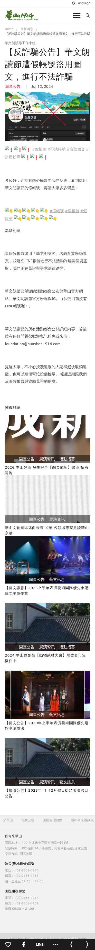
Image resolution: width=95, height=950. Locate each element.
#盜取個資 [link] (76, 149)
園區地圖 (26, 853)
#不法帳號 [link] (57, 149)
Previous (12, 116)
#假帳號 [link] (39, 149)
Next (83, 116)
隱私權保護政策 (82, 820)
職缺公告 (28, 820)
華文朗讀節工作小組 (20, 43)
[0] (8, 944)
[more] (55, 944)
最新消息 (26, 29)
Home (9, 29)
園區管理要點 (53, 820)
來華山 (8, 820)
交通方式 (11, 853)
